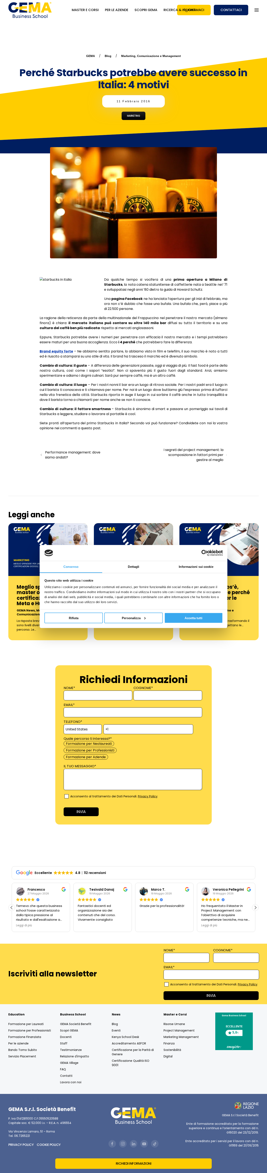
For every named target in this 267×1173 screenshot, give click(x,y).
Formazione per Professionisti (29, 1030)
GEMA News (26, 610)
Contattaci (231, 10)
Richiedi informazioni (133, 1163)
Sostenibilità (172, 1050)
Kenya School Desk (125, 1037)
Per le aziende (18, 1043)
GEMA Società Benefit (75, 1024)
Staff (63, 1043)
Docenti (66, 1037)
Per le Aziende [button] (116, 10)
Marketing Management (181, 1037)
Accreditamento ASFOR (129, 1043)
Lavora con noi (70, 1082)
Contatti (66, 1076)
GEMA (90, 56)
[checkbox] (133, 750)
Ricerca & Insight (179, 10)
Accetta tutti (193, 618)
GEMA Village (69, 1063)
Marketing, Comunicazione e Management (151, 56)
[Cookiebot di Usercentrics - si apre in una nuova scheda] (204, 553)
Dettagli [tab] (133, 566)
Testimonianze (71, 1050)
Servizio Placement (22, 1056)
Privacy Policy (147, 796)
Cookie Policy (49, 1144)
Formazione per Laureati (26, 1024)
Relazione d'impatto (74, 1056)
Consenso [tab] (70, 566)
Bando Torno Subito (22, 1050)
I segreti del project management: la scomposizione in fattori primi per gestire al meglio (193, 454)
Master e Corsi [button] (85, 10)
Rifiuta (73, 618)
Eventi (116, 1030)
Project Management (179, 1030)
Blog (108, 56)
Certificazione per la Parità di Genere (133, 1052)
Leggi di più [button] (24, 925)
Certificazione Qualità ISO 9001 (130, 1063)
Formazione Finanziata (24, 1037)
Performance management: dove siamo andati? (72, 455)
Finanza (169, 1043)
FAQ (63, 1069)
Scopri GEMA (146, 10)
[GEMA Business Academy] (30, 10)
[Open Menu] (256, 10)
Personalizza (131, 618)
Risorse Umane (174, 1024)
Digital (168, 1056)
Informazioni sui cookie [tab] (196, 566)
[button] (255, 907)
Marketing (133, 115)
